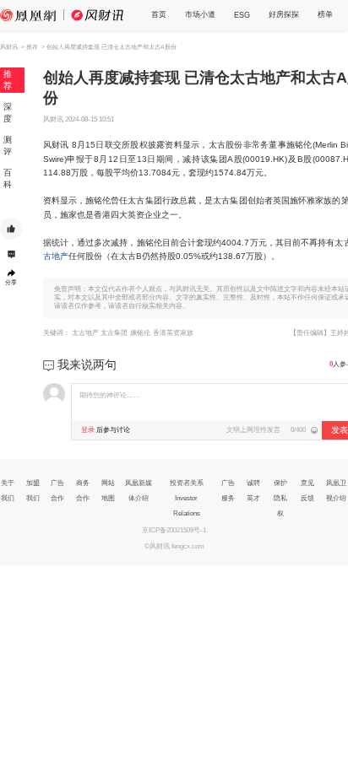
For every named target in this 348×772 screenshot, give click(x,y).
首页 (158, 14)
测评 (7, 145)
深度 (7, 112)
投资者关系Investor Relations (187, 498)
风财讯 (9, 47)
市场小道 (200, 14)
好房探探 (284, 14)
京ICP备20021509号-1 (174, 530)
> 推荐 (29, 47)
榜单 (325, 14)
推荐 (7, 79)
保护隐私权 (280, 498)
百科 (7, 178)
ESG (242, 15)
